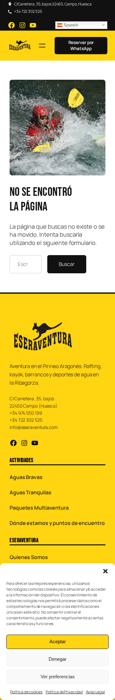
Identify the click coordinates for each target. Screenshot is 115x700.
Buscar (67, 264)
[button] (105, 571)
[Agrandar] (97, 88)
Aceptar (58, 641)
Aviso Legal (95, 692)
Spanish (70, 25)
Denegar (57, 659)
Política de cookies (26, 692)
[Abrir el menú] (42, 45)
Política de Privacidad (64, 692)
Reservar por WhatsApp (81, 45)
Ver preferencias (58, 676)
